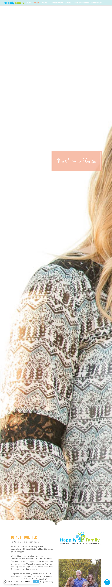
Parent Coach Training (61, 3)
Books (44, 3)
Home (29, 3)
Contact (37, 8)
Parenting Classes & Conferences (88, 3)
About (36, 3)
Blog (29, 8)
